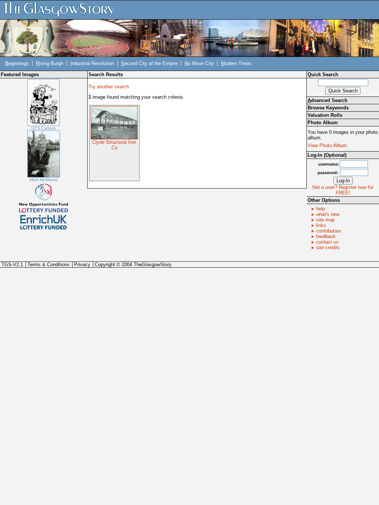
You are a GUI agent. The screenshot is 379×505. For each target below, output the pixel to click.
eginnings (17, 63)
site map (325, 220)
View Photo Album (327, 145)
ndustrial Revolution (92, 63)
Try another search (108, 86)
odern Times (236, 63)
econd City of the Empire (149, 63)
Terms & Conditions (48, 264)
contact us (327, 242)
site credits (328, 247)
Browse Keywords (328, 108)
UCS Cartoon (43, 128)
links (321, 225)
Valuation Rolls (325, 115)
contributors (328, 231)
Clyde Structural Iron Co (114, 144)
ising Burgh (49, 63)
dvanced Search (328, 100)
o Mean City (199, 63)
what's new (327, 214)
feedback (326, 236)
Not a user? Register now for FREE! (342, 190)
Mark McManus (44, 179)
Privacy (82, 264)
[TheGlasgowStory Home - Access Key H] (62, 9)
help (320, 208)
